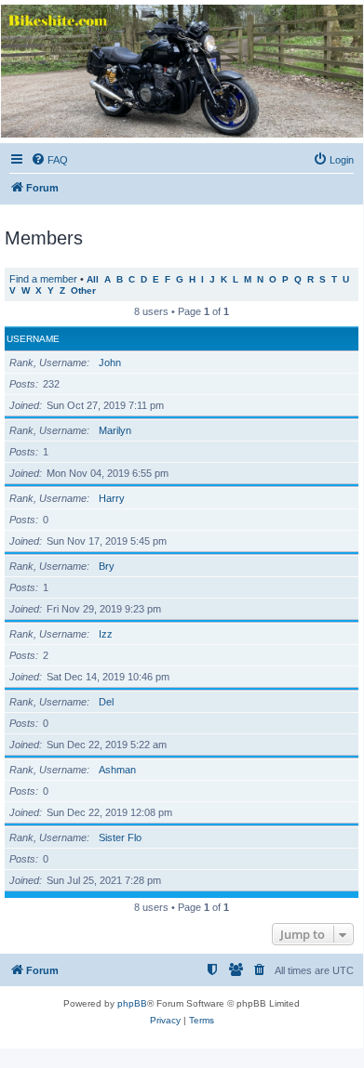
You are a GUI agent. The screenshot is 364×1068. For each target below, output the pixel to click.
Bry (107, 566)
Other (83, 290)
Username (33, 339)
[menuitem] (49, 160)
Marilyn (115, 430)
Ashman (117, 769)
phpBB (132, 1003)
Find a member (43, 278)
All (93, 279)
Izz (106, 633)
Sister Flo (120, 837)
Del (106, 701)
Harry (112, 498)
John (110, 362)
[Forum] (180, 71)
